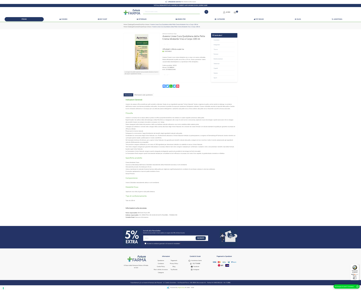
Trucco (216, 49)
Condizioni (161, 263)
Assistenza (337, 19)
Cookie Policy (161, 266)
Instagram (196, 269)
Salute (216, 73)
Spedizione (161, 260)
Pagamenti (174, 260)
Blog (299, 19)
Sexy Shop (103, 19)
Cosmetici (216, 40)
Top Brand (260, 19)
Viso (140, 24)
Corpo (141, 27)
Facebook (196, 266)
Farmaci (216, 54)
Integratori (217, 45)
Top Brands (174, 269)
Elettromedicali (218, 59)
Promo (24, 19)
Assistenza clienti (196, 260)
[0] (234, 12)
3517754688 (196, 263)
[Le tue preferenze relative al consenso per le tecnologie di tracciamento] (3, 288)
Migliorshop (181, 287)
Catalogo (130, 24)
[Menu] (358, 265)
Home (125, 24)
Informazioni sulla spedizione (143, 95)
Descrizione (128, 95)
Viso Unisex (145, 24)
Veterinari (142, 19)
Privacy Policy (174, 263)
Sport (215, 78)
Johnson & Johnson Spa (169, 34)
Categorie (221, 19)
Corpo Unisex (147, 27)
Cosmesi (64, 19)
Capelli (216, 68)
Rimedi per (181, 19)
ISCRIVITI (200, 238)
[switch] (355, 278)
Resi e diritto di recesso (161, 269)
